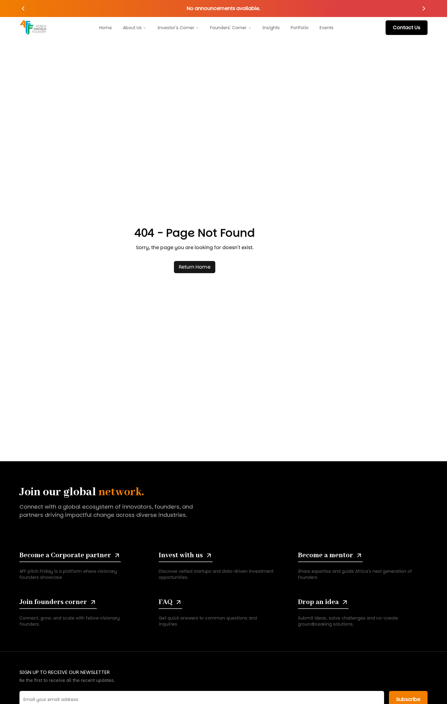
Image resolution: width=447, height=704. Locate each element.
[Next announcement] (424, 8)
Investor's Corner (176, 28)
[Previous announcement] (23, 8)
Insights (271, 28)
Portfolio (300, 28)
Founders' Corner (228, 28)
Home (105, 28)
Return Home (194, 266)
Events (327, 28)
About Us (132, 28)
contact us (406, 27)
